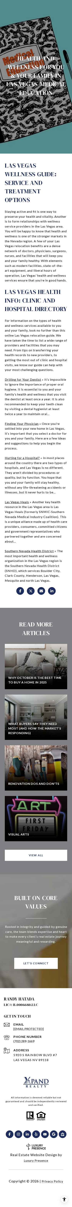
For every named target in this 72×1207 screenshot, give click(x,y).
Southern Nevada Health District (29, 551)
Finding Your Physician (22, 423)
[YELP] (36, 1134)
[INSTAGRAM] (18, 1134)
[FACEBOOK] (9, 1134)
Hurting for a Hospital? (22, 458)
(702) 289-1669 (23, 1041)
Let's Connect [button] (36, 963)
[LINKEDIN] (27, 1134)
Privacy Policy (52, 1181)
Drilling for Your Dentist (23, 379)
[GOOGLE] (54, 1134)
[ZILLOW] (62, 1134)
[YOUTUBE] (45, 1134)
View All (36, 855)
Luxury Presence (36, 1160)
